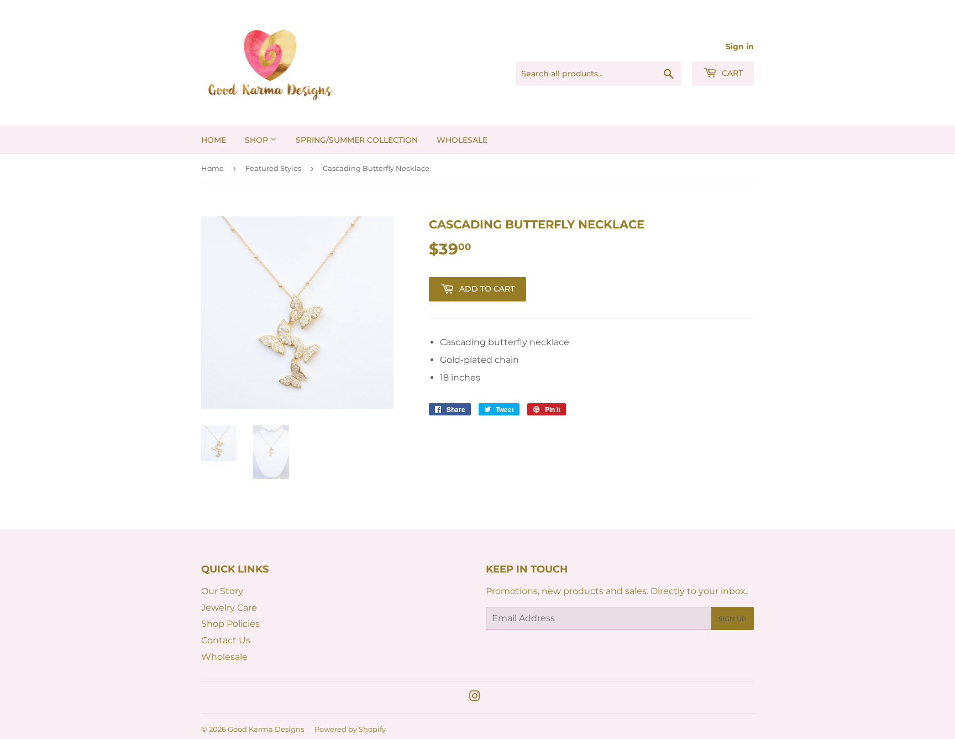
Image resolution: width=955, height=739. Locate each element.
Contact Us (225, 640)
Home (213, 140)
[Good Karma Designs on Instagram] (474, 697)
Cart (731, 73)
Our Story (222, 591)
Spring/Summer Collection (357, 140)
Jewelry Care (229, 607)
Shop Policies (230, 623)
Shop (257, 140)
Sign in (740, 46)
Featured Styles (273, 168)
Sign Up (732, 619)
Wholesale (462, 140)
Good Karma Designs (266, 729)
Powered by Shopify (350, 729)
